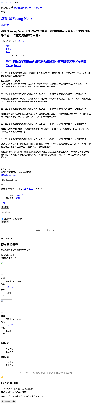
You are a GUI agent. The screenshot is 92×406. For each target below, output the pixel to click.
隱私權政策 (59, 373)
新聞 (18, 198)
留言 (31, 189)
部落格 (9, 49)
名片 (8, 52)
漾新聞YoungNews (8, 175)
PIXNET (28, 373)
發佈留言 (5, 222)
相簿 (8, 46)
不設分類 (20, 41)
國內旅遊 (19, 195)
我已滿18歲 (6, 401)
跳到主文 (5, 25)
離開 (13, 401)
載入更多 (5, 207)
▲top (3, 203)
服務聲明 (69, 373)
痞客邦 (26, 189)
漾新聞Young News (16, 18)
